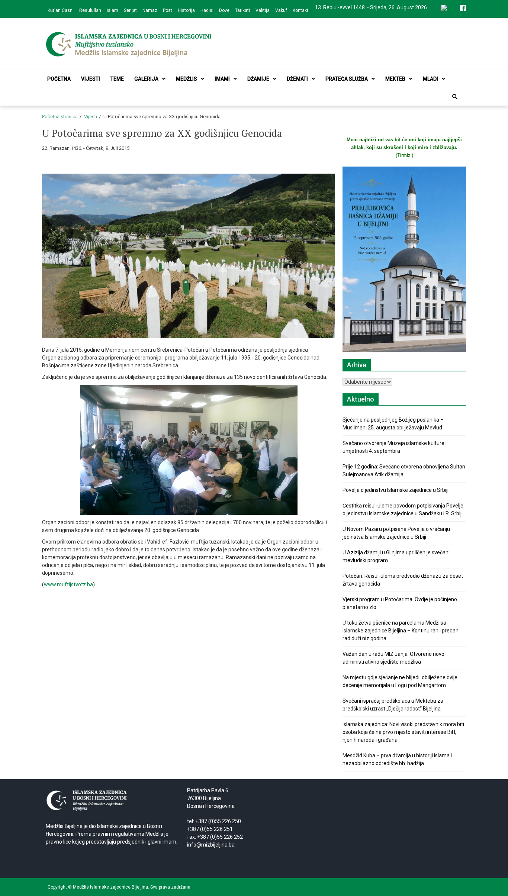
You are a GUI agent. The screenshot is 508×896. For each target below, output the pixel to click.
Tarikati (242, 10)
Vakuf (281, 10)
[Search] (455, 97)
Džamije (258, 79)
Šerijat (130, 10)
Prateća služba (346, 79)
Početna (59, 79)
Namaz (149, 10)
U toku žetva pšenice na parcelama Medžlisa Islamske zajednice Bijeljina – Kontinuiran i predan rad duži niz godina (401, 630)
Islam (112, 10)
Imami (222, 79)
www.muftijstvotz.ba (68, 584)
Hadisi (206, 10)
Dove (224, 10)
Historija (186, 10)
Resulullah (90, 10)
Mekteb (395, 79)
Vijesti (90, 79)
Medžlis (186, 79)
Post (167, 10)
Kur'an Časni (61, 10)
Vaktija (262, 10)
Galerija (146, 79)
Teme (117, 79)
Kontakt (300, 10)
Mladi (430, 79)
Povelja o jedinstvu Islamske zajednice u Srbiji (395, 490)
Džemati (297, 79)
